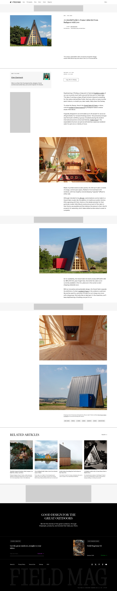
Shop (35, 2)
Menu (106, 2)
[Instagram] (92, 564)
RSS (48, 564)
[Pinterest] (99, 564)
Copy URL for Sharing (71, 79)
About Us (12, 564)
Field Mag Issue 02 (94, 546)
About (39, 2)
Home (65, 15)
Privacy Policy (21, 564)
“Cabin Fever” (94, 120)
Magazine (50, 2)
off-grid (81, 198)
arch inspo (69, 15)
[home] (15, 2)
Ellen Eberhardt (74, 26)
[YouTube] (106, 564)
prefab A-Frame (84, 291)
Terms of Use (32, 564)
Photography (29, 2)
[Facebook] (102, 564)
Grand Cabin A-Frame (91, 105)
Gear (24, 2)
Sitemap (41, 564)
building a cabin (99, 93)
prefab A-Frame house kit (77, 107)
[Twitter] (95, 564)
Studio (44, 2)
